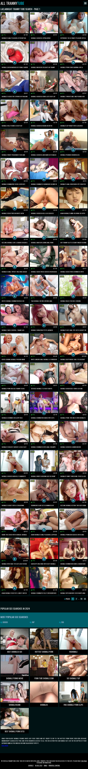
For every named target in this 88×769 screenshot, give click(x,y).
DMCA (45, 765)
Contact (31, 765)
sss (62, 622)
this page (84, 761)
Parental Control (54, 765)
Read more (5, 745)
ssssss (5, 622)
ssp (32, 622)
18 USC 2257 (38, 765)
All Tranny (12, 3)
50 (85, 599)
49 (81, 599)
